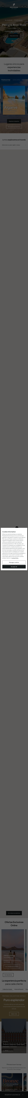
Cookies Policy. (15, 558)
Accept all (14, 566)
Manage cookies (14, 562)
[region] (14, 549)
